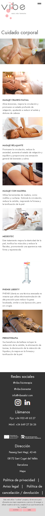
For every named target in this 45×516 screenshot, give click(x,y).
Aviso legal (11, 486)
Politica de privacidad (19, 480)
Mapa (23, 471)
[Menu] (39, 4)
